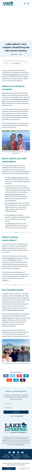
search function (18, 177)
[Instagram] (14, 452)
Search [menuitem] (7, 454)
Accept (9, 468)
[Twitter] (12, 375)
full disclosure (17, 63)
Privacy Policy (19, 416)
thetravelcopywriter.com (16, 310)
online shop (10, 223)
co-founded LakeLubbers (20, 99)
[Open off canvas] (28, 4)
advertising (10, 258)
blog (12, 215)
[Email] (22, 380)
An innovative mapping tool (14, 194)
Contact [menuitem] (18, 454)
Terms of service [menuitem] (16, 456)
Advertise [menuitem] (25, 454)
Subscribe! (16, 412)
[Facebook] (6, 375)
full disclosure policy (20, 444)
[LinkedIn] (26, 375)
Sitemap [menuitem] (16, 459)
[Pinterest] (19, 375)
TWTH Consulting (7, 318)
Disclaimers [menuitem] (26, 456)
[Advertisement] (16, 24)
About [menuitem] (12, 454)
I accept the (16, 416)
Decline (23, 468)
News (20, 54)
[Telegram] (16, 380)
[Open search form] (25, 3)
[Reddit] (9, 380)
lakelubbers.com (14, 74)
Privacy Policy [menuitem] (6, 456)
